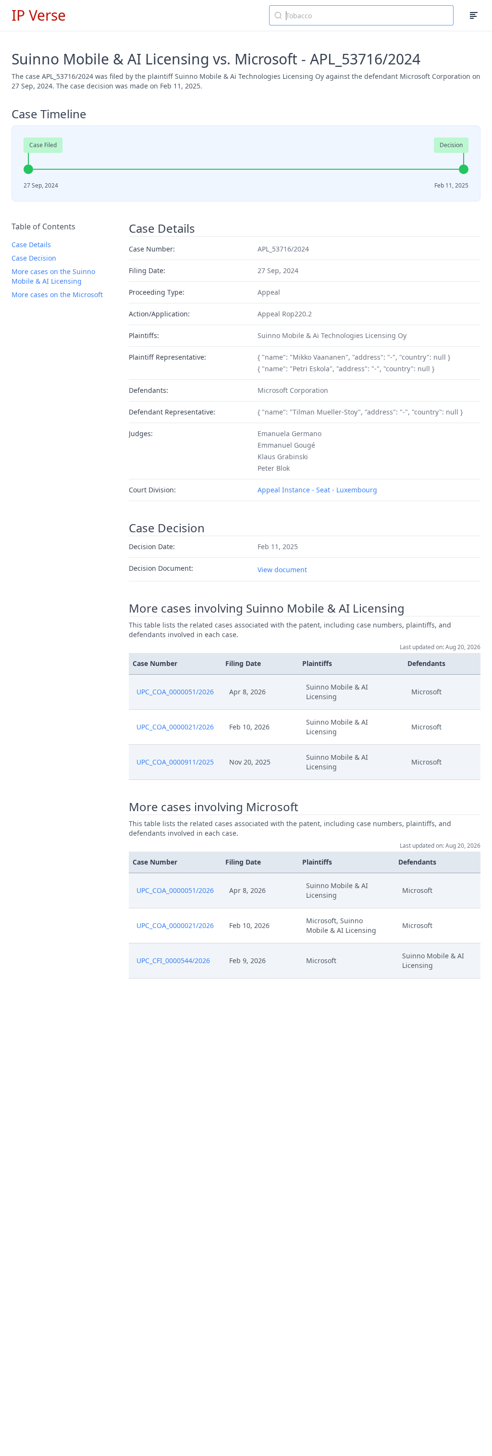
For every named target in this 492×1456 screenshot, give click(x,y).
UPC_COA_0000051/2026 (175, 691)
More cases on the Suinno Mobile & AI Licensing (53, 276)
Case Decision (34, 258)
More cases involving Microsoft (213, 807)
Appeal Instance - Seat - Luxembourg (317, 489)
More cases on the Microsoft (57, 294)
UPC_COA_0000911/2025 (175, 761)
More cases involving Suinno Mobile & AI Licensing (267, 608)
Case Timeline (49, 114)
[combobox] (361, 15)
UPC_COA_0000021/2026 (175, 726)
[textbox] (367, 15)
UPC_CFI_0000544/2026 (173, 960)
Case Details (31, 244)
